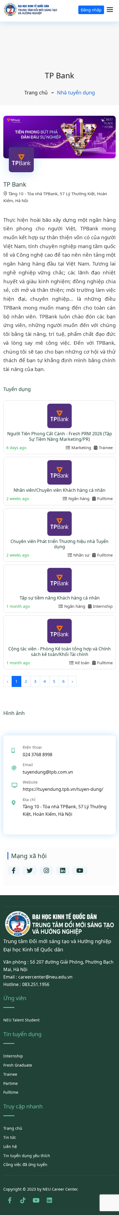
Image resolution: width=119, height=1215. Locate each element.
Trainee (10, 1074)
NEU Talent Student (21, 1020)
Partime (10, 1083)
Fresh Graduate (17, 1065)
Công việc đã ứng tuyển (25, 1164)
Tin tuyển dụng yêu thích (26, 1155)
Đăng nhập (91, 9)
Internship (13, 1056)
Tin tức (9, 1137)
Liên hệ (10, 1146)
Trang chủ (36, 92)
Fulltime (10, 1092)
